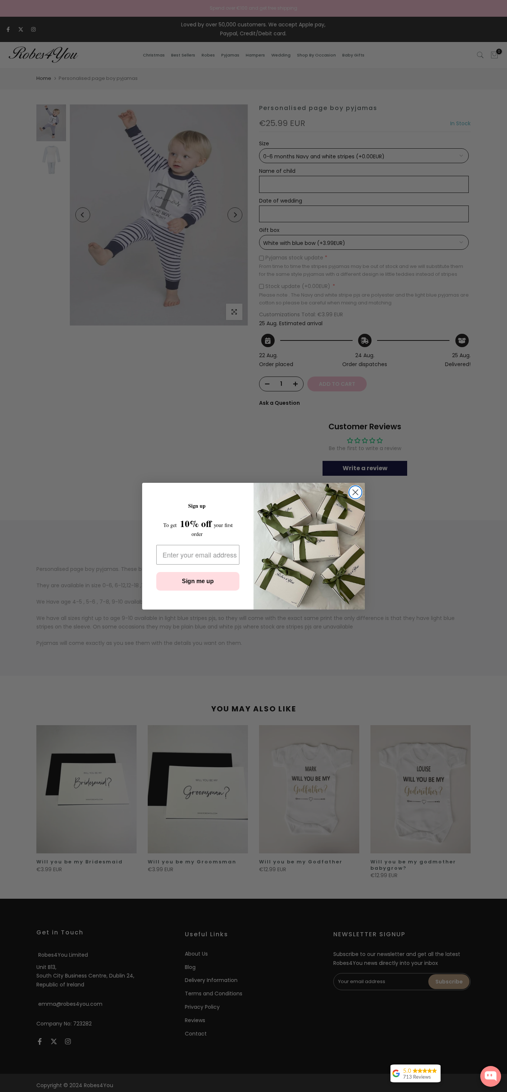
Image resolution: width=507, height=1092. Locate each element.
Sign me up (198, 581)
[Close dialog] (355, 492)
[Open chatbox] (490, 1076)
